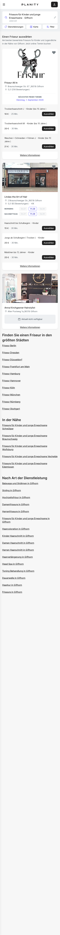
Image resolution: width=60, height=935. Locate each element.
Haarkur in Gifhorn (12, 585)
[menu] (4, 4)
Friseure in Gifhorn (12, 592)
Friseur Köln (8, 387)
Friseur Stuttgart (11, 408)
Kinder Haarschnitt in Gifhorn (18, 535)
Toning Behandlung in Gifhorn (18, 571)
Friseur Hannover (11, 380)
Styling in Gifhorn (11, 490)
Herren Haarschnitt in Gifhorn (18, 549)
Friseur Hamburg (11, 373)
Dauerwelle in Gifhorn (13, 578)
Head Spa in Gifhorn (13, 564)
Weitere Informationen (30, 155)
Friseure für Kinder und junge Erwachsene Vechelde (29, 456)
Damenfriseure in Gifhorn (15, 504)
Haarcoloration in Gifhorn (15, 528)
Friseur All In (11, 82)
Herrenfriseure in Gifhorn (15, 511)
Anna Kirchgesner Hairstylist (19, 307)
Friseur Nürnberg (11, 401)
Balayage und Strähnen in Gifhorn (20, 483)
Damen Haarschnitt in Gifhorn (18, 542)
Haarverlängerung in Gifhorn (17, 556)
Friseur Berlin (9, 345)
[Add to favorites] (54, 52)
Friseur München (11, 394)
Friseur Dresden (10, 352)
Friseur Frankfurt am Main (16, 366)
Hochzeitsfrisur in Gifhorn (16, 497)
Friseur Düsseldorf (12, 359)
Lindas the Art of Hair (15, 196)
